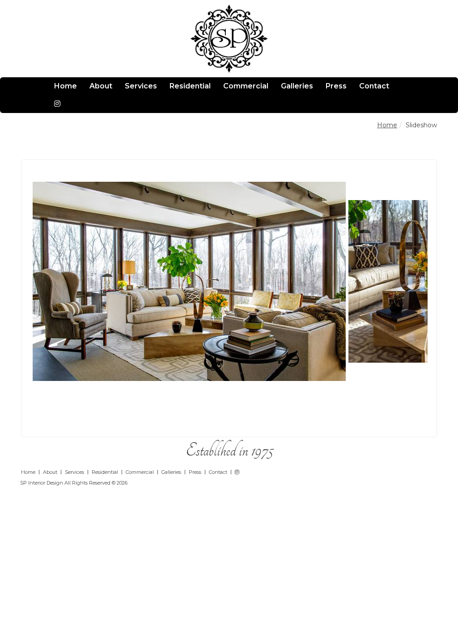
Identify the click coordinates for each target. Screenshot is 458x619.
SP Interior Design (41, 483)
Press (336, 86)
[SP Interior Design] (229, 38)
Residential (190, 86)
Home (65, 86)
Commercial (245, 86)
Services (141, 86)
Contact (374, 86)
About (100, 86)
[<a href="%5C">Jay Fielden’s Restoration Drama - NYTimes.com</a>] (189, 280)
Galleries (297, 86)
